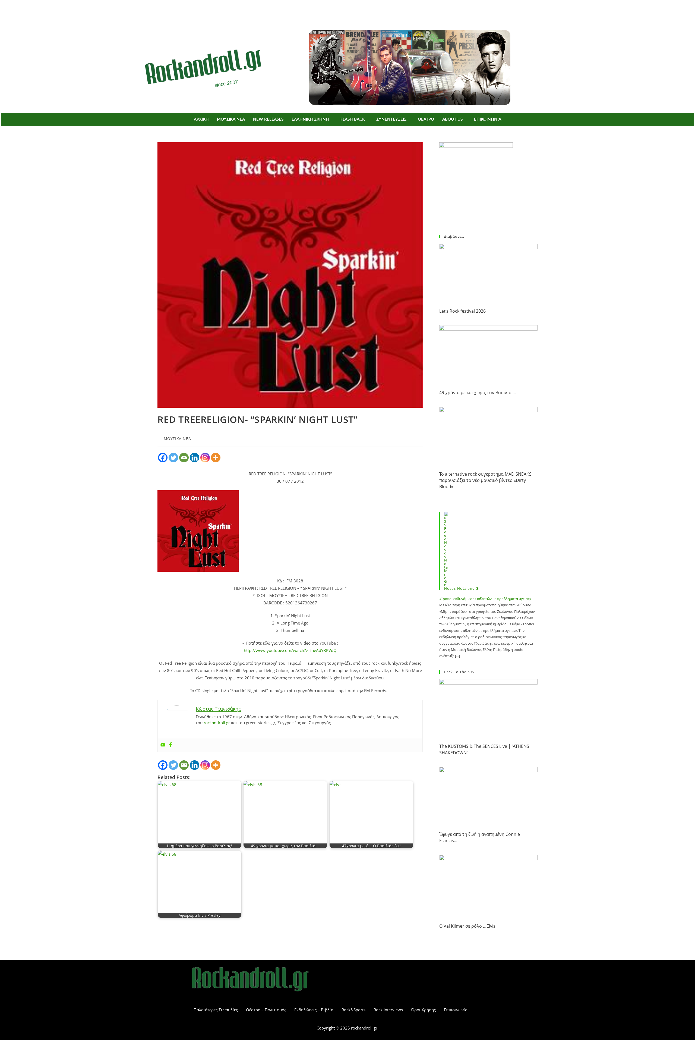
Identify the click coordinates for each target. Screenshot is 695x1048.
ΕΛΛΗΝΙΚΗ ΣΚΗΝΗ (310, 119)
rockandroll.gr (217, 722)
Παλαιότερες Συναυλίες (216, 1009)
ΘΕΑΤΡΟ (426, 119)
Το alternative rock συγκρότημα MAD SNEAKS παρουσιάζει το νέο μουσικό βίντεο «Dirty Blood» (485, 480)
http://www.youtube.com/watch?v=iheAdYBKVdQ (290, 650)
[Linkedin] (194, 457)
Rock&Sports (353, 1009)
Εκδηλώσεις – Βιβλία (313, 1009)
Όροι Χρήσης (423, 1009)
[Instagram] (205, 457)
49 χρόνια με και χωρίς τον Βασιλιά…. (477, 393)
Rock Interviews (388, 1009)
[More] (215, 457)
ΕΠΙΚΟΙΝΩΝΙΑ (487, 119)
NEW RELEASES (268, 119)
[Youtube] (162, 745)
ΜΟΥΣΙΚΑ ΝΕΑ (231, 119)
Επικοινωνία (455, 1009)
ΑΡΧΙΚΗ (201, 119)
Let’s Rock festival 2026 (462, 311)
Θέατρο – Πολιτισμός (266, 1009)
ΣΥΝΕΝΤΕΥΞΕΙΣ (391, 119)
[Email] (184, 457)
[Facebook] (339, 10)
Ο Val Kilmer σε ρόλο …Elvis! (468, 926)
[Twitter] (355, 10)
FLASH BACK (352, 119)
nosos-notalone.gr (462, 588)
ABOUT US (452, 119)
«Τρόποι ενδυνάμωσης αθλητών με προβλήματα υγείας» (485, 598)
